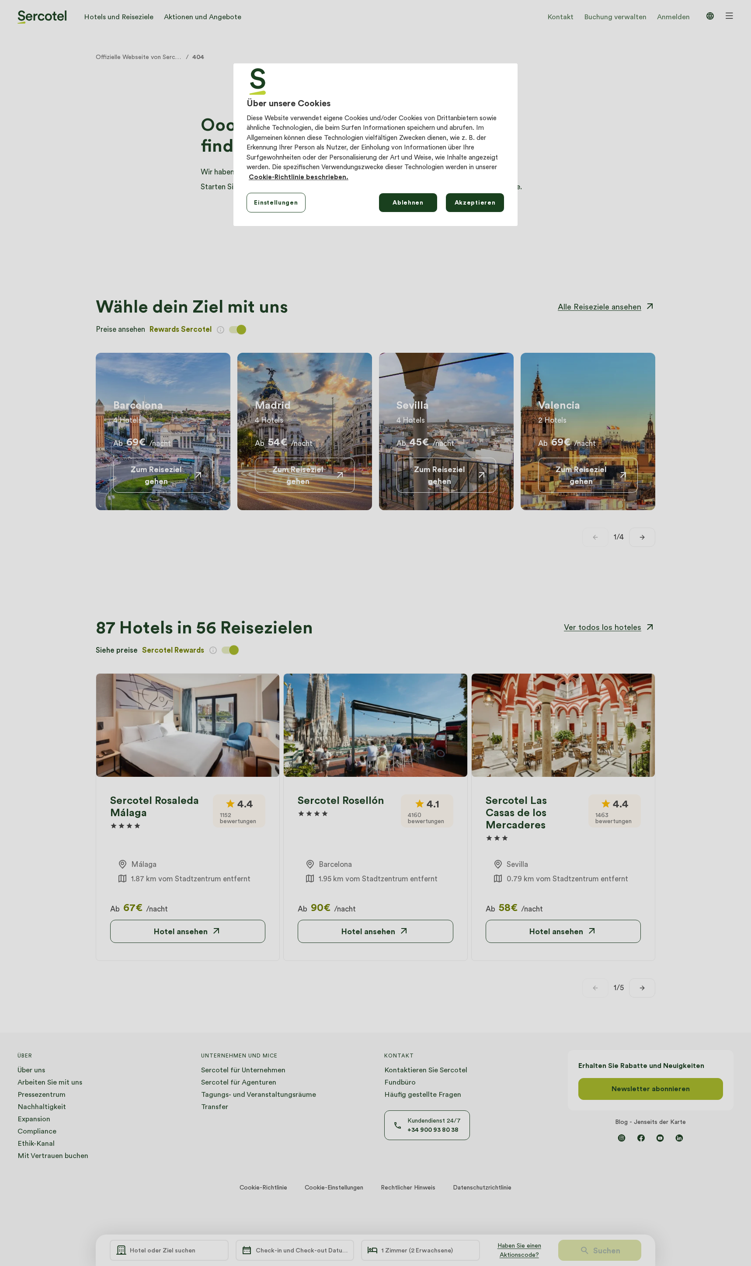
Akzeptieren (475, 202)
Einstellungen (276, 202)
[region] (375, 144)
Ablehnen (408, 202)
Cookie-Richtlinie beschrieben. (298, 177)
